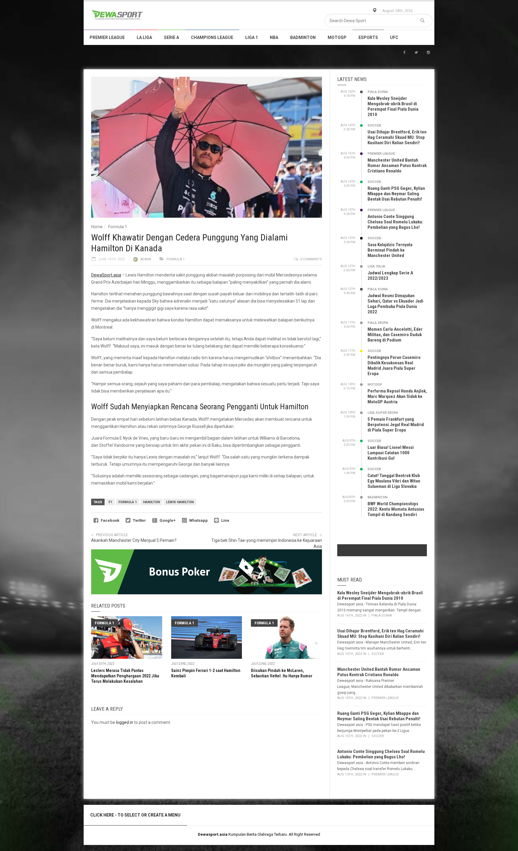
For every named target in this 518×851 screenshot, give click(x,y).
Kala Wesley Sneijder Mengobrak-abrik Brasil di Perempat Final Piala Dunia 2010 (393, 106)
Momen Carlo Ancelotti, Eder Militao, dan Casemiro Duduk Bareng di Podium (395, 335)
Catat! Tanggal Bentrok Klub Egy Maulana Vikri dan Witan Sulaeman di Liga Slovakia (394, 481)
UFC (394, 37)
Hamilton (151, 502)
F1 (110, 502)
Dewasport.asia (213, 834)
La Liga (144, 37)
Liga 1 (251, 37)
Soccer (374, 125)
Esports (368, 37)
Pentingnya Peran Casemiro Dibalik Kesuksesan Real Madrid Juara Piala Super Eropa (394, 365)
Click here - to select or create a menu (135, 815)
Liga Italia (376, 266)
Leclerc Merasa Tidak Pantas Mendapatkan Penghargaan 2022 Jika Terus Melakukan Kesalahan (125, 676)
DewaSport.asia (106, 275)
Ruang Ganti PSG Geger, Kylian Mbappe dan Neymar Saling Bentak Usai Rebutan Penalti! (396, 194)
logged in (124, 722)
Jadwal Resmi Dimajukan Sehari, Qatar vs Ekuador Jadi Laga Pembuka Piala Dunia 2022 (395, 304)
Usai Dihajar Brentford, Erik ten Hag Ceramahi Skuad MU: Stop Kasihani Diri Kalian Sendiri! (397, 137)
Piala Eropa (378, 323)
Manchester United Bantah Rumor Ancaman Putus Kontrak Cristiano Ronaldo (397, 165)
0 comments (311, 259)
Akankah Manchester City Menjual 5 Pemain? (134, 540)
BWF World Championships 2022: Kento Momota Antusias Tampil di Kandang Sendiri (396, 509)
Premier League (107, 37)
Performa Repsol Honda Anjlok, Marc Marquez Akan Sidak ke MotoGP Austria (397, 396)
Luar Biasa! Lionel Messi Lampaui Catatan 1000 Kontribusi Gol (391, 453)
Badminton (303, 37)
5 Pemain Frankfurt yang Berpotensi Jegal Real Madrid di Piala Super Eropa (396, 425)
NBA (274, 37)
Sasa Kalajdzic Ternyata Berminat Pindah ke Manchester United (390, 250)
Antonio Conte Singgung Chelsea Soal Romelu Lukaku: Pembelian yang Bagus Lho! (395, 222)
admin (145, 259)
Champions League (212, 37)
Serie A (171, 37)
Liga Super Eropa (383, 413)
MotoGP (337, 37)
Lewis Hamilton (180, 502)
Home (97, 226)
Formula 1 (117, 226)
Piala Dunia (378, 92)
